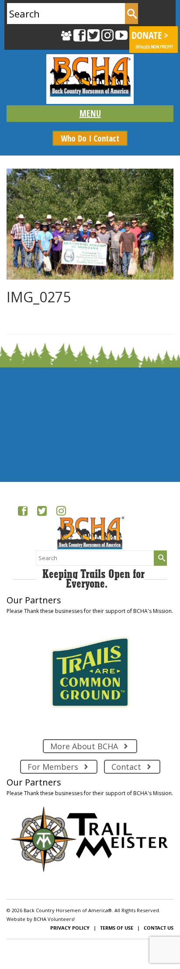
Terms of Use (116, 927)
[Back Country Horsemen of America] (90, 79)
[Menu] (90, 113)
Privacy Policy (70, 927)
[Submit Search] (131, 13)
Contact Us (158, 927)
